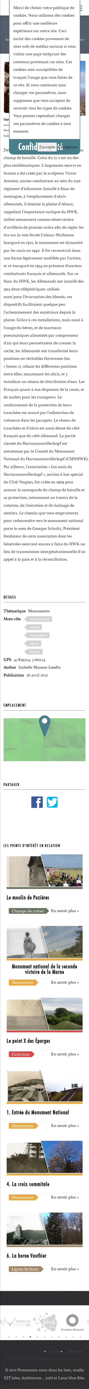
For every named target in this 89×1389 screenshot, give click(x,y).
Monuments (39, 611)
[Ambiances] (44, 1322)
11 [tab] (80, 1336)
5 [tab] (37, 1336)
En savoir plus (65, 910)
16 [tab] (58, 1344)
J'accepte (47, 147)
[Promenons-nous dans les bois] (17, 1322)
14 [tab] (44, 1344)
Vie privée (75, 1351)
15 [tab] (51, 1344)
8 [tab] (58, 1336)
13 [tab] (37, 1344)
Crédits (56, 1351)
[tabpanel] (17, 1322)
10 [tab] (73, 1336)
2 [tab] (16, 1336)
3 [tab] (23, 1336)
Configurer (67, 147)
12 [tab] (30, 1344)
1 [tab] (9, 1336)
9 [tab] (66, 1336)
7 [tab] (51, 1336)
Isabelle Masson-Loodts (40, 667)
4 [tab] (30, 1336)
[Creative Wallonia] (71, 1322)
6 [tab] (44, 1336)
